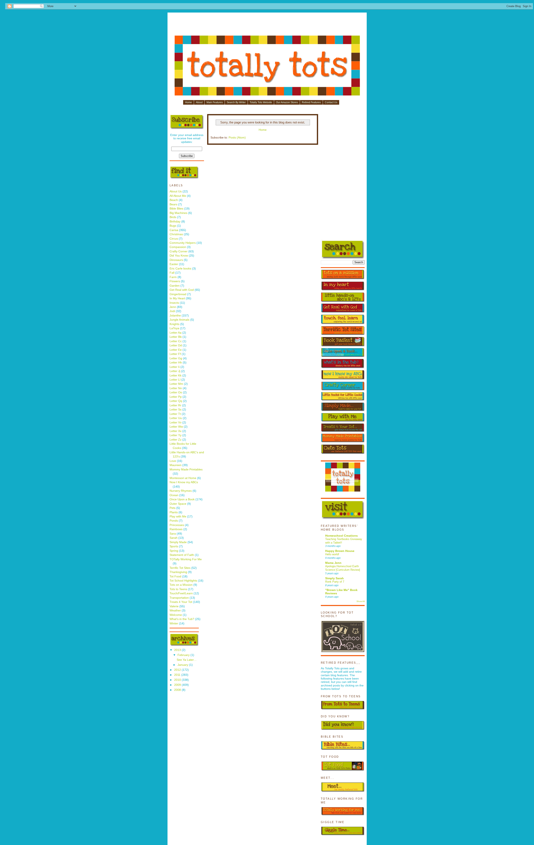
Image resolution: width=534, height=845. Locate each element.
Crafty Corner (179, 251)
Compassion (178, 247)
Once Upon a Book (182, 499)
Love (173, 461)
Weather (175, 610)
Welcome (176, 614)
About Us (176, 191)
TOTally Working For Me (186, 559)
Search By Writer (236, 102)
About (199, 102)
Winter (174, 623)
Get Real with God (182, 289)
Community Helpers (183, 242)
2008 (178, 689)
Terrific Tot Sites (180, 567)
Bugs (173, 225)
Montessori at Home (183, 478)
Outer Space (178, 503)
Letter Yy (175, 435)
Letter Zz (175, 439)
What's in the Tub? (182, 619)
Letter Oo (176, 392)
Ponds (174, 520)
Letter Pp (176, 396)
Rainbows (176, 529)
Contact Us (331, 102)
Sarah (174, 537)
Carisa (174, 230)
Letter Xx (175, 431)
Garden (175, 285)
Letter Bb (176, 336)
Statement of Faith (182, 555)
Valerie (174, 606)
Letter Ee (176, 349)
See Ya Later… (187, 659)
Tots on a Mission (181, 584)
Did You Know (179, 255)
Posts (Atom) (237, 137)
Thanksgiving (178, 572)
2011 (177, 674)
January (183, 664)
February (184, 655)
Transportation (179, 597)
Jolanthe (175, 315)
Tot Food (175, 576)
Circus (174, 238)
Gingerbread (178, 294)
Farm (173, 277)
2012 (178, 669)
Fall (172, 272)
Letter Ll (175, 379)
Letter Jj (175, 371)
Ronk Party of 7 (334, 581)
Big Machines (178, 213)
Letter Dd (176, 345)
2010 (178, 679)
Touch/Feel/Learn (181, 593)
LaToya (174, 328)
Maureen (175, 465)
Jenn (173, 307)
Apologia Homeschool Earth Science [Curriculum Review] (342, 568)
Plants (174, 512)
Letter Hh (176, 362)
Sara (173, 533)
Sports (174, 546)
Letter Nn (176, 388)
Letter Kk (175, 375)
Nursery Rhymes (181, 490)
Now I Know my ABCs (184, 482)
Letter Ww (176, 426)
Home (188, 102)
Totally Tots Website (261, 102)
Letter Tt (175, 414)
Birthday (175, 221)
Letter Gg (176, 358)
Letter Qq (176, 401)
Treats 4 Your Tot (181, 602)
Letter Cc (176, 341)
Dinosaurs (176, 260)
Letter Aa (175, 332)
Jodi (172, 311)
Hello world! (332, 554)
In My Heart (177, 298)
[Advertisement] (267, 25)
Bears (173, 204)
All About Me (178, 195)
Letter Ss (175, 409)
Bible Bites (176, 208)
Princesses (177, 525)
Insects (174, 302)
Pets (172, 508)
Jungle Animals (179, 319)
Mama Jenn (333, 562)
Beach (174, 200)
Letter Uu (176, 418)
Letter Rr (175, 405)
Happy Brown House (339, 551)
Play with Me (178, 516)
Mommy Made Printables (186, 469)
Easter (174, 264)
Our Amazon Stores (287, 102)
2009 (178, 684)
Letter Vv (175, 422)
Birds (173, 217)
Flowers (175, 281)
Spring (174, 550)
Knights (174, 324)
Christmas (176, 234)
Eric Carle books (180, 268)
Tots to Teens (178, 589)
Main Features (215, 102)
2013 (178, 650)
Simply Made (178, 542)
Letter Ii (175, 366)
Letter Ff (175, 354)
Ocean (174, 495)
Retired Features (311, 102)
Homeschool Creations (341, 535)
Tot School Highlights (183, 580)
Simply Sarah (334, 578)
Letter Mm (176, 383)
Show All (360, 601)
